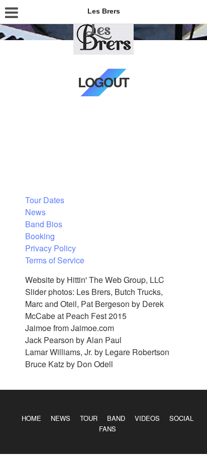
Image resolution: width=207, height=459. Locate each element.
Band (116, 418)
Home (31, 418)
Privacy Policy (50, 248)
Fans (107, 428)
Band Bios (43, 224)
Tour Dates (44, 200)
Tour (88, 418)
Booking (40, 236)
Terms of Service (54, 260)
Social (181, 418)
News (35, 212)
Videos (147, 418)
